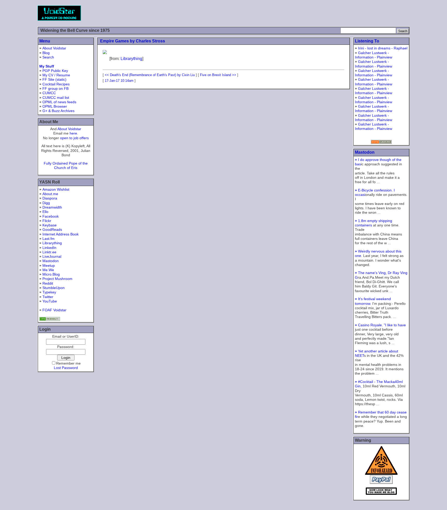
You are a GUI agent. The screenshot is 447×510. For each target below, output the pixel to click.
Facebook (50, 216)
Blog (46, 53)
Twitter (47, 297)
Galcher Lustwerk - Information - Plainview (373, 55)
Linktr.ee (49, 252)
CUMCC (49, 93)
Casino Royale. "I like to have (380, 325)
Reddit (47, 283)
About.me (50, 194)
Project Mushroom (57, 279)
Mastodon (50, 261)
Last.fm (48, 238)
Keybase (49, 225)
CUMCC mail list (55, 97)
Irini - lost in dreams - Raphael (382, 48)
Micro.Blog (51, 274)
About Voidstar (54, 48)
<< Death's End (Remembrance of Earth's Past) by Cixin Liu (150, 75)
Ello (45, 212)
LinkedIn (49, 248)
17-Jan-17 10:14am (119, 81)
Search (48, 57)
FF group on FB (55, 88)
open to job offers (74, 138)
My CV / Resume (56, 75)
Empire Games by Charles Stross (132, 41)
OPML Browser (54, 106)
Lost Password (66, 368)
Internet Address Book (60, 234)
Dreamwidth (52, 207)
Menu (44, 41)
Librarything (52, 243)
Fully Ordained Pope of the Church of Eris (66, 165)
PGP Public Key (55, 71)
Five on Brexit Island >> (218, 75)
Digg (46, 203)
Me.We (48, 270)
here (73, 133)
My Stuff (46, 66)
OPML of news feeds (59, 102)
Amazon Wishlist (55, 189)
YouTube (49, 301)
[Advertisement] (315, 13)
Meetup (48, 265)
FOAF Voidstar (54, 310)
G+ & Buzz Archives (58, 111)
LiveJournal (51, 256)
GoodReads (52, 229)
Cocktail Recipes (56, 84)
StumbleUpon (53, 288)
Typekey (49, 292)
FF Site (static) (54, 79)
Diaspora (49, 198)
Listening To (367, 41)
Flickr (46, 221)
